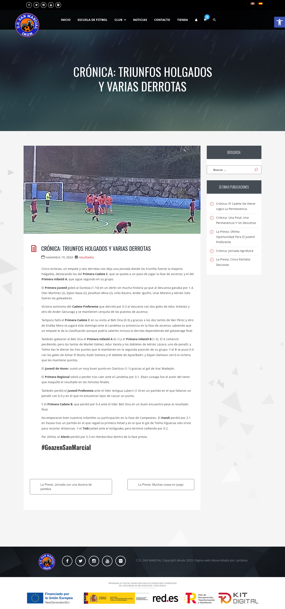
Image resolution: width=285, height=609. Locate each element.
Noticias (140, 20)
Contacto (162, 20)
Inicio (66, 20)
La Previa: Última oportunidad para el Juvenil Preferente (235, 237)
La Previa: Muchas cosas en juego (161, 484)
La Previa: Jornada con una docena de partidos (66, 486)
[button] (279, 22)
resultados (86, 257)
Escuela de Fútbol (92, 20)
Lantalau (242, 560)
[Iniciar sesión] (196, 20)
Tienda (182, 20)
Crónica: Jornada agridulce (234, 251)
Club (118, 20)
